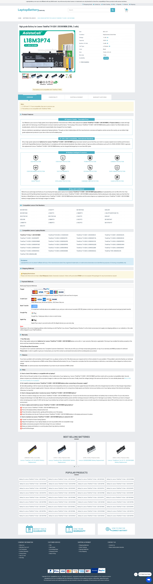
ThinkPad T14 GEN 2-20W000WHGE (58, 247)
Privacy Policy (22, 553)
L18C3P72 (79, 222)
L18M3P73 (51, 222)
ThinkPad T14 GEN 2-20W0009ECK (114, 238)
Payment (119, 4)
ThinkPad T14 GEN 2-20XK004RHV (114, 247)
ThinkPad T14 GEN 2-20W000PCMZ (30, 244)
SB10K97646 (80, 210)
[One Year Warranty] (76, 529)
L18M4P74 (51, 219)
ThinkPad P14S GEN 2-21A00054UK (58, 235)
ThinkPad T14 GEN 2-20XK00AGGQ (86, 251)
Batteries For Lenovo (29, 18)
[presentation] (29, 97)
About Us (21, 545)
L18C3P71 (51, 210)
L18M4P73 (79, 213)
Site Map (21, 557)
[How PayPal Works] (98, 573)
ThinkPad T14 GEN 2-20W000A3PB (58, 241)
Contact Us (112, 545)
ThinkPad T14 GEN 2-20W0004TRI (57, 238)
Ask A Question (85, 62)
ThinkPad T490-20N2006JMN (28, 254)
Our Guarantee (23, 549)
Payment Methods (83, 549)
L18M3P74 (23, 222)
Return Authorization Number (116, 547)
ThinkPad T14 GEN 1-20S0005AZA (114, 235)
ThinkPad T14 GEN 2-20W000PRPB (58, 244)
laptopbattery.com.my (56, 576)
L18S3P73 (51, 213)
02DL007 (107, 216)
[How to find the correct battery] (116, 529)
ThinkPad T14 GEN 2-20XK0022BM (86, 247)
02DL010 (22, 226)
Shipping (133, 4)
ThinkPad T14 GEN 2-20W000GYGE (86, 241)
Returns (126, 4)
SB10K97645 (23, 210)
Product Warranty (23, 551)
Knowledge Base (53, 549)
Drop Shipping (83, 551)
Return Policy (52, 553)
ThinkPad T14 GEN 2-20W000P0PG (114, 241)
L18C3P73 (79, 219)
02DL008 (22, 219)
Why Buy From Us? (24, 547)
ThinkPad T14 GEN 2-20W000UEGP (30, 247)
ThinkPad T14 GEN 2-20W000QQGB (86, 244)
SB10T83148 (52, 216)
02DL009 (107, 210)
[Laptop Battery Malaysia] (31, 11)
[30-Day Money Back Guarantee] (36, 529)
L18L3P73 (79, 216)
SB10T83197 (108, 222)
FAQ (114, 4)
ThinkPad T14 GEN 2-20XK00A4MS (58, 251)
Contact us (97, 4)
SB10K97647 (108, 219)
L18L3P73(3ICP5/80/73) (111, 213)
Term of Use (22, 555)
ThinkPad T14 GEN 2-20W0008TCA (86, 238)
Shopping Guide (88, 4)
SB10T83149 (23, 216)
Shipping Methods (84, 545)
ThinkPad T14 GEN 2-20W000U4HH (114, 244)
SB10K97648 (23, 213)
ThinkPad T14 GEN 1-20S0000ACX (86, 235)
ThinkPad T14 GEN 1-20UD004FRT (29, 238)
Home (19, 18)
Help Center (52, 547)
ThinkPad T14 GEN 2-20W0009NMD (30, 241)
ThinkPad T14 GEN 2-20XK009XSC (29, 251)
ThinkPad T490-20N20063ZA (113, 251)
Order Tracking (106, 4)
